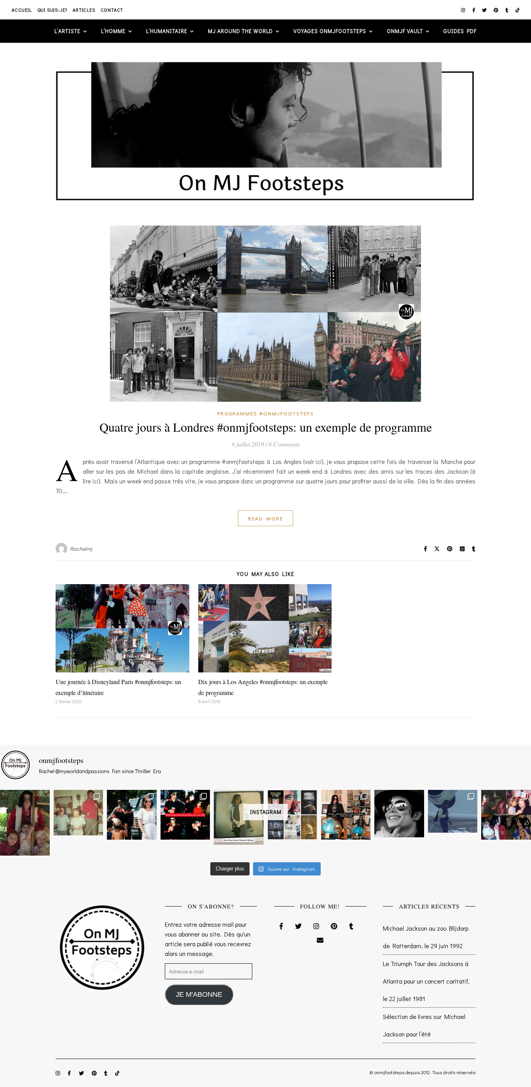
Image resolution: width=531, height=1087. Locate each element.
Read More (265, 518)
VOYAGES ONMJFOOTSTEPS (329, 31)
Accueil (22, 10)
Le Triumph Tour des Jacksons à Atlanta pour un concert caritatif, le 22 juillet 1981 (426, 981)
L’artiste (67, 31)
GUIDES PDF (460, 31)
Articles (84, 10)
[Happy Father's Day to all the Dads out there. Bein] (506, 815)
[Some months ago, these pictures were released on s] (185, 815)
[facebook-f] (474, 10)
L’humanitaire (166, 31)
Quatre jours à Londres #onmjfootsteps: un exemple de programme (266, 426)
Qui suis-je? (52, 10)
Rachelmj (81, 548)
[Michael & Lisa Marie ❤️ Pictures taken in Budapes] (132, 815)
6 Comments (284, 444)
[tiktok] (517, 10)
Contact (112, 10)
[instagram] (463, 10)
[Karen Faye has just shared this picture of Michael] (239, 817)
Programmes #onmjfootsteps (265, 413)
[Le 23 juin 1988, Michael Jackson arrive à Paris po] (453, 811)
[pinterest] (497, 10)
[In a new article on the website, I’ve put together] (292, 815)
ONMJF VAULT (405, 31)
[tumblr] (507, 10)
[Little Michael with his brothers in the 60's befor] (78, 812)
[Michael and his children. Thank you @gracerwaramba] (25, 823)
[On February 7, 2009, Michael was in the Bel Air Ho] (346, 815)
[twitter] (485, 10)
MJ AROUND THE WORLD (240, 31)
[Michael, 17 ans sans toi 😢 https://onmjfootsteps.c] (399, 814)
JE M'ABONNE (199, 994)
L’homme (113, 31)
